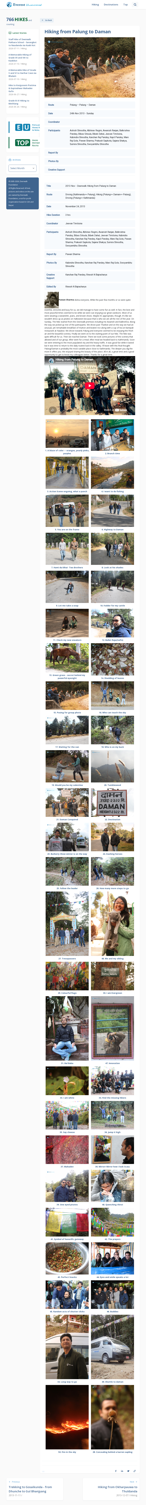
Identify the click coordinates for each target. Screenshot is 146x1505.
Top (125, 4)
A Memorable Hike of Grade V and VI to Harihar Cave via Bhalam (22, 73)
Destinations (111, 4)
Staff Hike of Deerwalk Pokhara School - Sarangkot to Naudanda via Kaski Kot (22, 42)
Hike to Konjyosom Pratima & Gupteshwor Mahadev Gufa (22, 88)
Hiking (95, 4)
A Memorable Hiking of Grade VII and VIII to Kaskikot (20, 57)
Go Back (48, 20)
